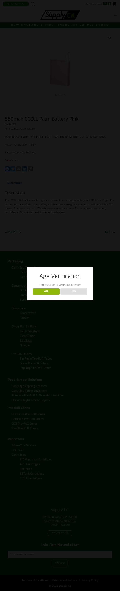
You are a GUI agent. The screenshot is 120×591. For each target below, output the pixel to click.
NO (74, 291)
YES (46, 291)
